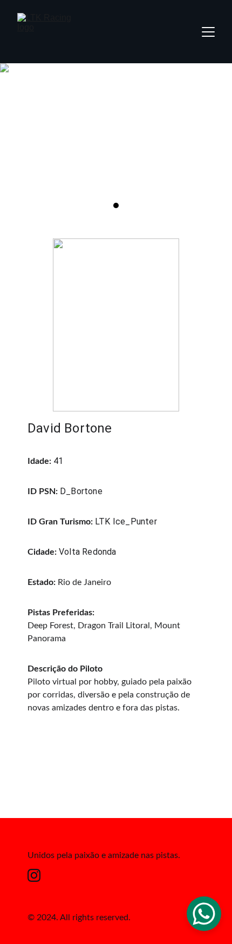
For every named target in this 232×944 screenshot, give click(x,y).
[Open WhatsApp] (204, 913)
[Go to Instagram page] (34, 875)
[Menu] (208, 32)
